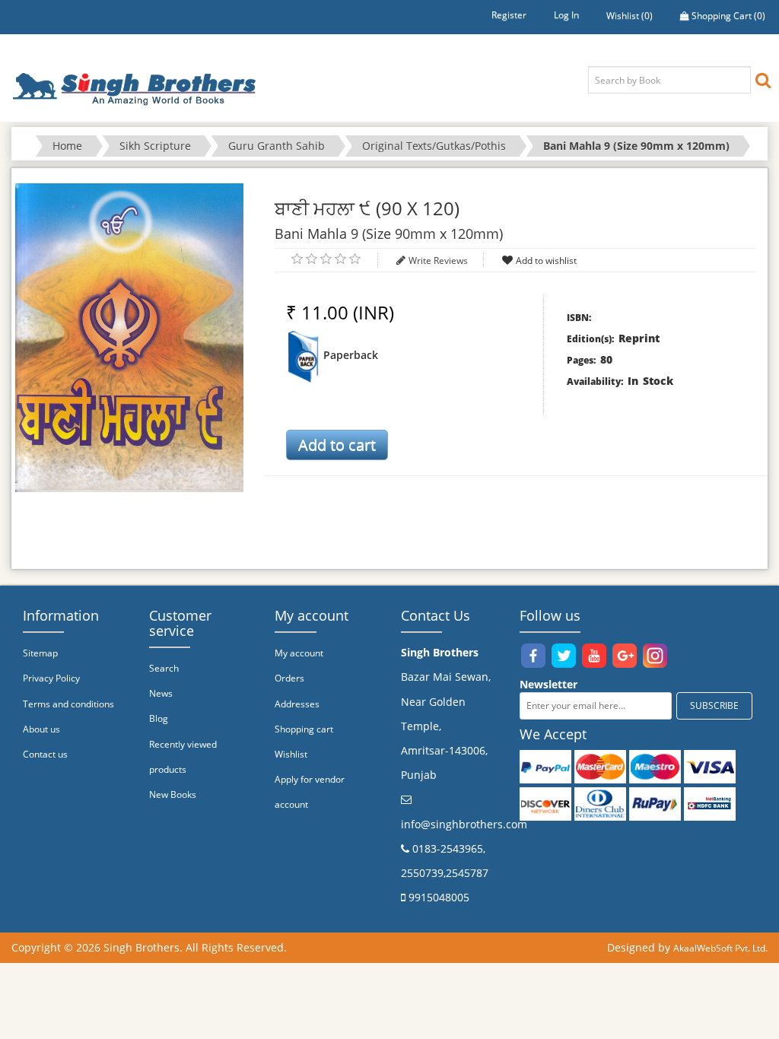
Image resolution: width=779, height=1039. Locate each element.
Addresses (297, 703)
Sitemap (40, 653)
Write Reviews (438, 260)
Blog (158, 718)
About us (41, 729)
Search (164, 668)
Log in (566, 14)
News (161, 693)
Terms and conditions (68, 703)
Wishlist (291, 754)
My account (299, 653)
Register (508, 14)
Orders (289, 678)
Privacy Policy (51, 678)
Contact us (45, 754)
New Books (172, 794)
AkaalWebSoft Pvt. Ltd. (720, 948)
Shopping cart (304, 729)
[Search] (763, 79)
